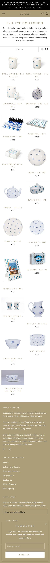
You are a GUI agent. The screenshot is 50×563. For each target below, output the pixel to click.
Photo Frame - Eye (13, 289)
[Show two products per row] (46, 49)
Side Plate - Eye (37, 242)
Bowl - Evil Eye (37, 173)
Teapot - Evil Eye (13, 207)
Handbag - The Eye (37, 270)
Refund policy (8, 488)
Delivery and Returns (11, 467)
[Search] (42, 13)
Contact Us (7, 480)
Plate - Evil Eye (13, 241)
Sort (18, 49)
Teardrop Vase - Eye (37, 104)
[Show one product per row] (42, 49)
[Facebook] (4, 448)
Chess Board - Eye (13, 137)
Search (5, 462)
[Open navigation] (3, 13)
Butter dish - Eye (37, 200)
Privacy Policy (8, 475)
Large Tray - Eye (37, 134)
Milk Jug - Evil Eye (37, 324)
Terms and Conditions (11, 471)
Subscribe (25, 554)
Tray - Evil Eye (37, 351)
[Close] (45, 524)
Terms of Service (9, 484)
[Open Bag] (47, 13)
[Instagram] (10, 448)
